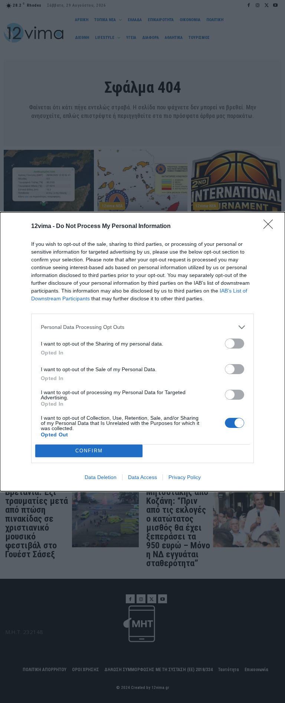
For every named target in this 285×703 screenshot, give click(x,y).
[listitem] (142, 327)
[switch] (234, 344)
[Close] (270, 227)
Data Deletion (101, 477)
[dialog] (142, 351)
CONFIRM (89, 450)
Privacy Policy (184, 477)
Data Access (142, 477)
